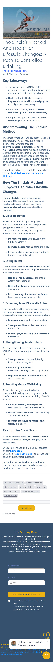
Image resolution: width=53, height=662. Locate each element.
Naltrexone (41, 487)
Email (11, 577)
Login (4, 652)
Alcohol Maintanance (30, 491)
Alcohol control (10, 495)
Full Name (13, 566)
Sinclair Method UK (34, 483)
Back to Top (26, 508)
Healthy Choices (26, 487)
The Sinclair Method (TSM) (15, 71)
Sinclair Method (10, 487)
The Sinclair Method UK (13, 483)
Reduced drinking (11, 491)
